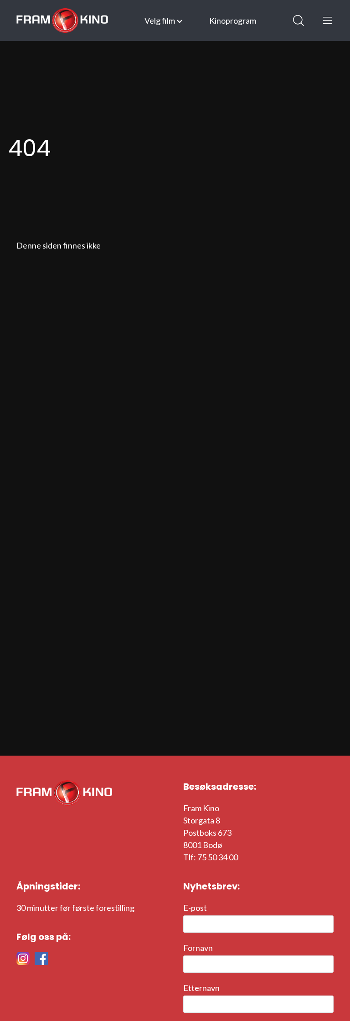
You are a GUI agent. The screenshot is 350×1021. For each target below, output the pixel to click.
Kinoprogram (232, 20)
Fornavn (198, 948)
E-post (195, 908)
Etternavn (201, 988)
